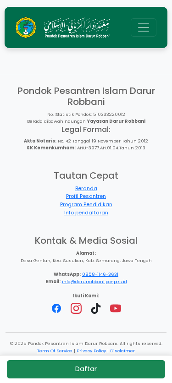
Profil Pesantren (86, 196)
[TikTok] (96, 308)
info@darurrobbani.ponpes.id (94, 282)
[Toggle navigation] (143, 27)
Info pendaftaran (86, 212)
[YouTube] (115, 308)
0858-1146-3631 (100, 274)
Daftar (86, 368)
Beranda (86, 188)
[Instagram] (77, 308)
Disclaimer (122, 351)
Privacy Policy (91, 351)
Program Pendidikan (86, 204)
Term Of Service (54, 351)
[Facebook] (57, 308)
